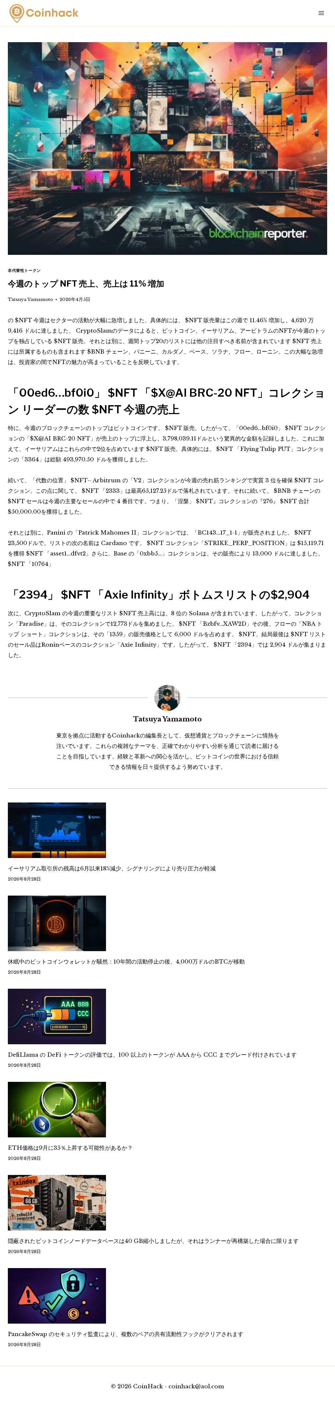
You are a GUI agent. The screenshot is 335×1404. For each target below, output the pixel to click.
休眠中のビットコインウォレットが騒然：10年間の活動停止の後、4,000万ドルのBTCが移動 (126, 961)
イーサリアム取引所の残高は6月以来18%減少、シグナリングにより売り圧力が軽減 (112, 868)
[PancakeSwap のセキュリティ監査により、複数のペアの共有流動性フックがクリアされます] (167, 1296)
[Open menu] (321, 13)
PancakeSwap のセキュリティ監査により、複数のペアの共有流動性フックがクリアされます (125, 1334)
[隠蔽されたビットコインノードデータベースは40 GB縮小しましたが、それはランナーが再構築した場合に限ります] (167, 1203)
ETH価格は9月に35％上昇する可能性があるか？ (70, 1148)
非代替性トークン (24, 270)
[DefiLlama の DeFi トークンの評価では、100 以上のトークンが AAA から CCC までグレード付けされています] (167, 1016)
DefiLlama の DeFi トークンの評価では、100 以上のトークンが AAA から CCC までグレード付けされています (152, 1054)
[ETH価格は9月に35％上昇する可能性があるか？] (167, 1109)
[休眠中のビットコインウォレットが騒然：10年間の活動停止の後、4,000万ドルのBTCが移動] (167, 923)
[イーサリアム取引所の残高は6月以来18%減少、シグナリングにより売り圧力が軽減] (167, 830)
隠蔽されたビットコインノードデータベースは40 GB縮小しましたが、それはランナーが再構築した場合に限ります (153, 1241)
